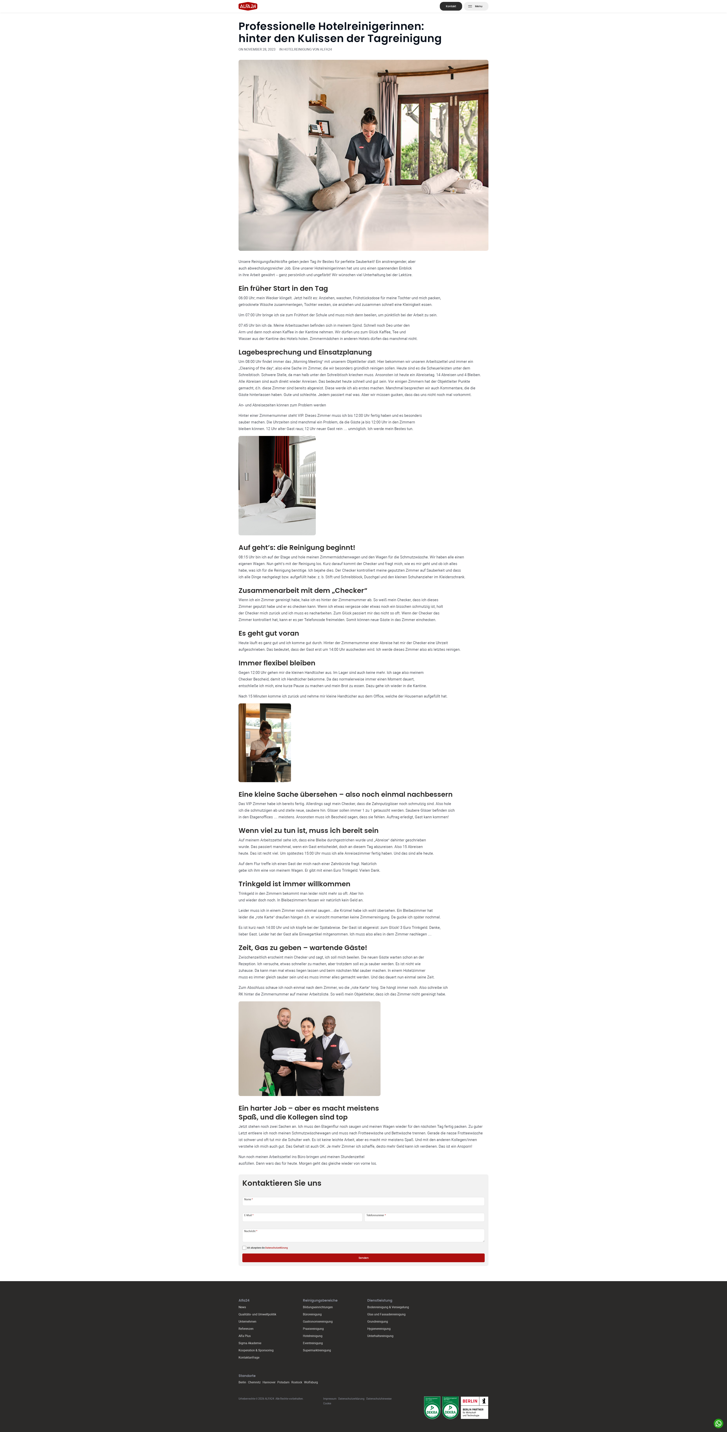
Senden (364, 1258)
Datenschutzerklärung (276, 1247)
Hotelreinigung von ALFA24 (307, 49)
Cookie (327, 1403)
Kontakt (451, 6)
